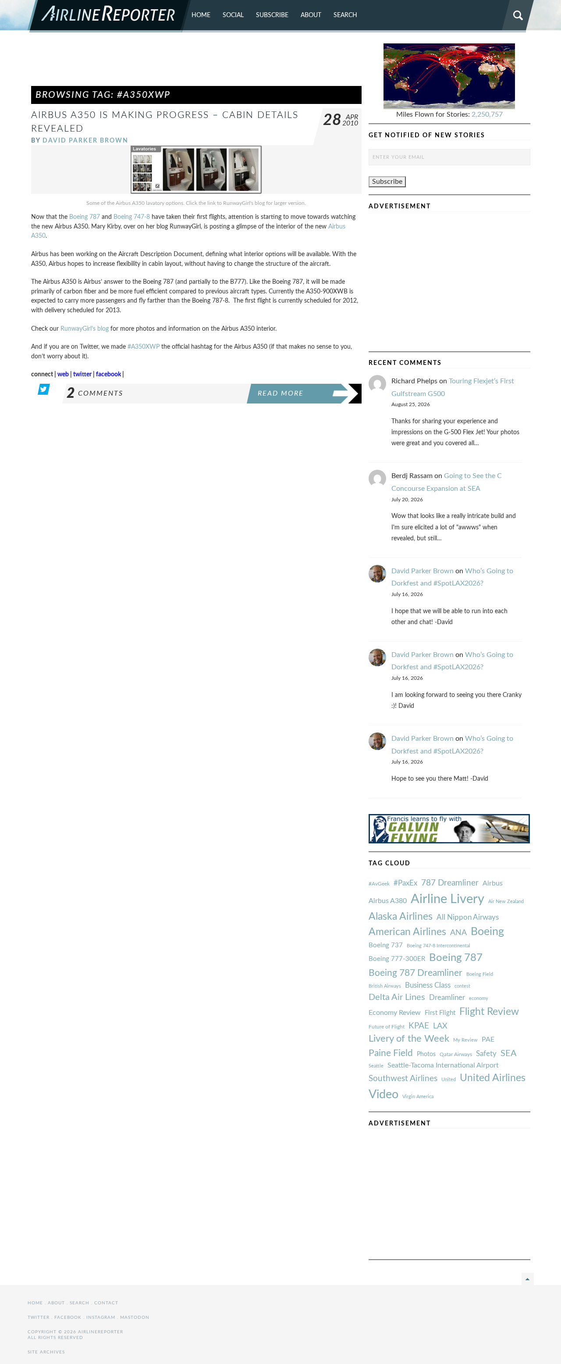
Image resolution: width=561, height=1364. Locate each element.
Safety (486, 1053)
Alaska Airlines (401, 916)
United (448, 1079)
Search (345, 15)
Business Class (428, 985)
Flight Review (489, 1012)
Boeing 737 (386, 945)
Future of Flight (387, 1026)
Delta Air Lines (397, 997)
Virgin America (417, 1096)
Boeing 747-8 (132, 217)
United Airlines (492, 1078)
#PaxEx (405, 883)
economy (478, 998)
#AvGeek (379, 884)
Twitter (39, 1317)
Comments (95, 393)
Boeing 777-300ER (397, 959)
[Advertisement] (196, 63)
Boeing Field (479, 974)
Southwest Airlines (403, 1078)
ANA (458, 932)
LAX (440, 1026)
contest (462, 986)
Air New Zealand (506, 901)
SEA (509, 1053)
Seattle (376, 1066)
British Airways (385, 986)
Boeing (487, 931)
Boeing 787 (84, 217)
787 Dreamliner (450, 883)
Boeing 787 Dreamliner (415, 973)
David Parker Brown (85, 140)
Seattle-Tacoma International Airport (443, 1065)
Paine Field (391, 1053)
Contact (106, 1303)
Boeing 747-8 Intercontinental (438, 945)
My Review (465, 1040)
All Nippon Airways (468, 917)
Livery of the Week (409, 1038)
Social (233, 15)
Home (201, 15)
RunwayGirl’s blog (84, 328)
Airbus (493, 883)
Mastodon (134, 1317)
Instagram (100, 1317)
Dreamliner (447, 997)
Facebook (68, 1317)
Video (383, 1094)
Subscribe (272, 15)
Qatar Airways (456, 1054)
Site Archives (46, 1352)
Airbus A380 (388, 900)
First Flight (440, 1013)
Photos (426, 1054)
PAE (488, 1039)
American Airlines (407, 932)
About (311, 15)
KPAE (418, 1025)
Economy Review (395, 1012)
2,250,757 (487, 114)
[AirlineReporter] (109, 16)
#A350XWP (144, 346)
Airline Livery (447, 899)
